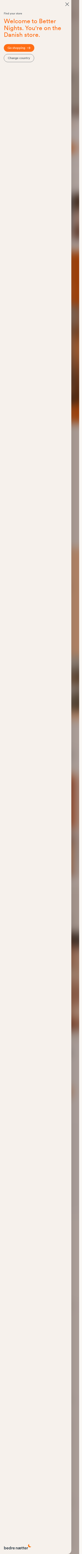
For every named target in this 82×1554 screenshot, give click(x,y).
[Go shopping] (67, 4)
